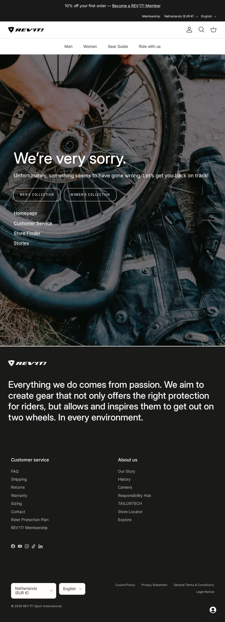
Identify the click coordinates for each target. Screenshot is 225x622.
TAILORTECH (130, 503)
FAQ (15, 471)
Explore (124, 519)
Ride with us (150, 46)
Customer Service (33, 223)
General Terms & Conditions (194, 585)
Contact (18, 511)
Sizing (16, 503)
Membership (151, 16)
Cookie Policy (125, 585)
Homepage (25, 213)
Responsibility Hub (134, 495)
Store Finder (27, 233)
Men (68, 46)
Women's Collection (90, 194)
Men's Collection (37, 194)
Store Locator (130, 511)
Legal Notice (205, 592)
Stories (21, 243)
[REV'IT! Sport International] (26, 30)
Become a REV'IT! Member (136, 5)
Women (90, 46)
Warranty (19, 495)
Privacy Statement (154, 585)
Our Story (126, 471)
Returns (18, 487)
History (124, 479)
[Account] (188, 29)
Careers (125, 487)
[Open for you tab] (213, 610)
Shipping (19, 479)
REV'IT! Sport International (42, 606)
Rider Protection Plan (30, 519)
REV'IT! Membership (29, 527)
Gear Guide (118, 46)
